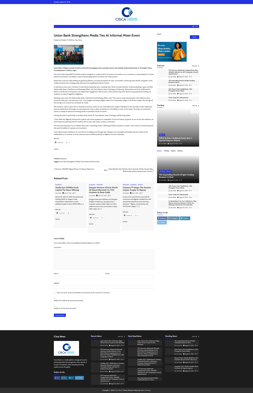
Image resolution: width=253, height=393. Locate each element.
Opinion (162, 134)
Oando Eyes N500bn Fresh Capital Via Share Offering (67, 188)
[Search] (196, 26)
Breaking (126, 184)
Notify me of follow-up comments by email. (68, 300)
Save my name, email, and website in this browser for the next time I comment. (83, 293)
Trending (100, 184)
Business (64, 159)
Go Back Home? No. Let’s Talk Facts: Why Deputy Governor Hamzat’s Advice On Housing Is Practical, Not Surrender (182, 203)
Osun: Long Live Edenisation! (178, 97)
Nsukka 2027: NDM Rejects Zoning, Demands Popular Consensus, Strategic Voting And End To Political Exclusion (112, 366)
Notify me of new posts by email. (65, 308)
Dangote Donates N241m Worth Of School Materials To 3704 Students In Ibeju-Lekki (103, 190)
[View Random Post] (193, 26)
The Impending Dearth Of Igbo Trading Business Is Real (182, 81)
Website (56, 283)
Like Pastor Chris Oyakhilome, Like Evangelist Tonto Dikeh (180, 90)
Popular (173, 151)
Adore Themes (146, 390)
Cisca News (78, 40)
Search (159, 34)
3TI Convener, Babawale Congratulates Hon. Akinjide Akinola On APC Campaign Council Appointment (183, 72)
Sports (140, 184)
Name (56, 274)
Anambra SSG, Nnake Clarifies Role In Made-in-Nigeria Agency (186, 367)
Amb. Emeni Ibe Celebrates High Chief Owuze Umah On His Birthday (112, 342)
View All (194, 66)
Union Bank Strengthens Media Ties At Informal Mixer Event (79, 162)
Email (107, 274)
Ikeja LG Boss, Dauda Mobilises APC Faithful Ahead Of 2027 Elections (186, 359)
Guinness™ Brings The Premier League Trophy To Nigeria (137, 188)
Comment (58, 247)
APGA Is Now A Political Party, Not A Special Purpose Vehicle (175, 139)
